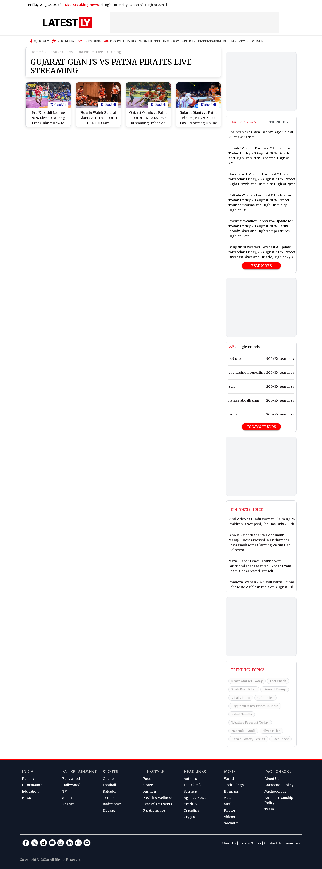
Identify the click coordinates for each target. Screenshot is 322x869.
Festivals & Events (157, 804)
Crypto (117, 41)
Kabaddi (58, 104)
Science (190, 791)
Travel (148, 785)
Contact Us (273, 843)
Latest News (244, 122)
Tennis (108, 798)
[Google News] (78, 842)
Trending (92, 41)
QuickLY (190, 804)
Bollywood (71, 778)
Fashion (149, 791)
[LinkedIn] (69, 842)
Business (231, 791)
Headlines (195, 771)
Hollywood (71, 785)
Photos (229, 810)
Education (30, 791)
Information (32, 785)
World (229, 778)
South (67, 798)
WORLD (145, 41)
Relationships (154, 810)
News (26, 798)
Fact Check (278, 681)
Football (109, 785)
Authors (190, 778)
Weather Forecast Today (250, 722)
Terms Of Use (250, 843)
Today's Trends (261, 426)
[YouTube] (52, 842)
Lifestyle (153, 771)
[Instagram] (60, 842)
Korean (68, 804)
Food (147, 778)
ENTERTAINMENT (213, 41)
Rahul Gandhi (241, 714)
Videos (229, 817)
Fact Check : (277, 771)
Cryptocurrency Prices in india (254, 706)
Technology (234, 785)
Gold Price (265, 697)
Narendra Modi (243, 731)
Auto (228, 798)
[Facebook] (25, 842)
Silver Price (271, 731)
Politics (28, 778)
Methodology (275, 791)
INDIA (131, 41)
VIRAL (257, 41)
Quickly (41, 41)
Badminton (112, 804)
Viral (227, 804)
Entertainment (79, 771)
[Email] (87, 842)
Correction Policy (278, 785)
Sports (110, 771)
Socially (65, 41)
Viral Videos (240, 697)
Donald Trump (275, 689)
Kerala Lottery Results (248, 739)
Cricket (109, 778)
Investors (292, 843)
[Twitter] (34, 842)
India (27, 771)
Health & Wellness (157, 798)
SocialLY (231, 823)
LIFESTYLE (240, 41)
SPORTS (188, 41)
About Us (271, 778)
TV (64, 791)
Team (269, 809)
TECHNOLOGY (166, 41)
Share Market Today (247, 681)
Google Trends (247, 347)
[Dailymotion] (43, 842)
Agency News (195, 798)
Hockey (109, 810)
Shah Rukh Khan (243, 689)
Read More (261, 265)
